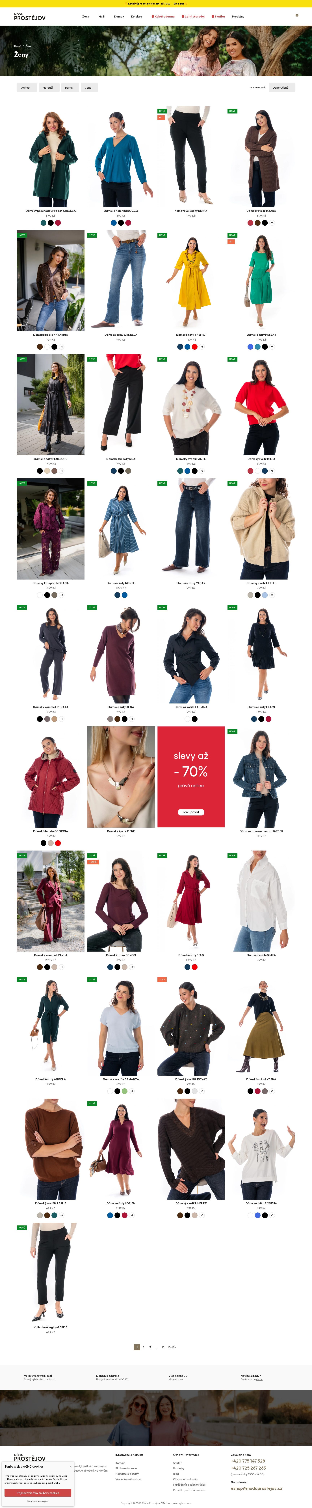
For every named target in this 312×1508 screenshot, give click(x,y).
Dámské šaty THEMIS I (191, 334)
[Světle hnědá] (54, 719)
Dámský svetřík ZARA (261, 211)
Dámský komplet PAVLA (50, 955)
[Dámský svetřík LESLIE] (50, 1149)
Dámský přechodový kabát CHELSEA (51, 211)
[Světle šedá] (195, 1091)
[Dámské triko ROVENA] (261, 1149)
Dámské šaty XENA (121, 707)
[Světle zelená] (124, 1091)
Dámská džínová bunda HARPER (261, 831)
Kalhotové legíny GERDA (51, 1327)
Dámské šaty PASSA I (261, 334)
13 (163, 1347)
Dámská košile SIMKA (261, 955)
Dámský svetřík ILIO (261, 459)
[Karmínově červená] (250, 223)
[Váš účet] (289, 16)
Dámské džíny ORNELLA (121, 334)
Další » (172, 1347)
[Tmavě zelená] (43, 223)
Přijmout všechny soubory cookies (38, 1493)
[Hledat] (282, 16)
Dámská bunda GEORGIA (50, 831)
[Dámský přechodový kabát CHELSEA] (50, 156)
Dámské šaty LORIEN (121, 1203)
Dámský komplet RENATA (50, 707)
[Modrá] (114, 223)
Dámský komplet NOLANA (50, 583)
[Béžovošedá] (250, 595)
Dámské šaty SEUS (191, 955)
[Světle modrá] (265, 595)
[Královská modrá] (250, 347)
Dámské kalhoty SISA (120, 459)
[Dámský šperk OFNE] (121, 777)
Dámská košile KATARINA (50, 334)
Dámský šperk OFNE (121, 831)
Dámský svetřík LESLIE (50, 1203)
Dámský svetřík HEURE (191, 1203)
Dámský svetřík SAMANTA (121, 1079)
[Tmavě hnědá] (258, 223)
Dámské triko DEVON (121, 955)
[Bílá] (47, 347)
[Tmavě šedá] (47, 719)
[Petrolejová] (258, 347)
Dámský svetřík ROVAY (191, 1079)
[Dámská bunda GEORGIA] (50, 777)
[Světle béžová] (47, 471)
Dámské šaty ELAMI (261, 707)
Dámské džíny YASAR (191, 583)
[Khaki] (128, 471)
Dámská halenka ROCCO (121, 211)
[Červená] (195, 347)
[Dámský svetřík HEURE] (191, 1149)
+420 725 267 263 (248, 1468)
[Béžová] (51, 843)
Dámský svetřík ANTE (191, 459)
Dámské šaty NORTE (121, 583)
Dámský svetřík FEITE (261, 583)
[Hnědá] (54, 471)
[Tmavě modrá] (180, 347)
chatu (259, 1379)
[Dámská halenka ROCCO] (121, 156)
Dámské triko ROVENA (261, 1203)
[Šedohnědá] (110, 719)
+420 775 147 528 (248, 1461)
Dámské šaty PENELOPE (50, 459)
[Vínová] (58, 223)
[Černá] (51, 223)
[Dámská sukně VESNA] (261, 1025)
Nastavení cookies (37, 1501)
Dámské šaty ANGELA (50, 1079)
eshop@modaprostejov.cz (256, 1488)
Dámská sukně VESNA (261, 1079)
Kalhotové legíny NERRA (191, 211)
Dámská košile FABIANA (191, 707)
